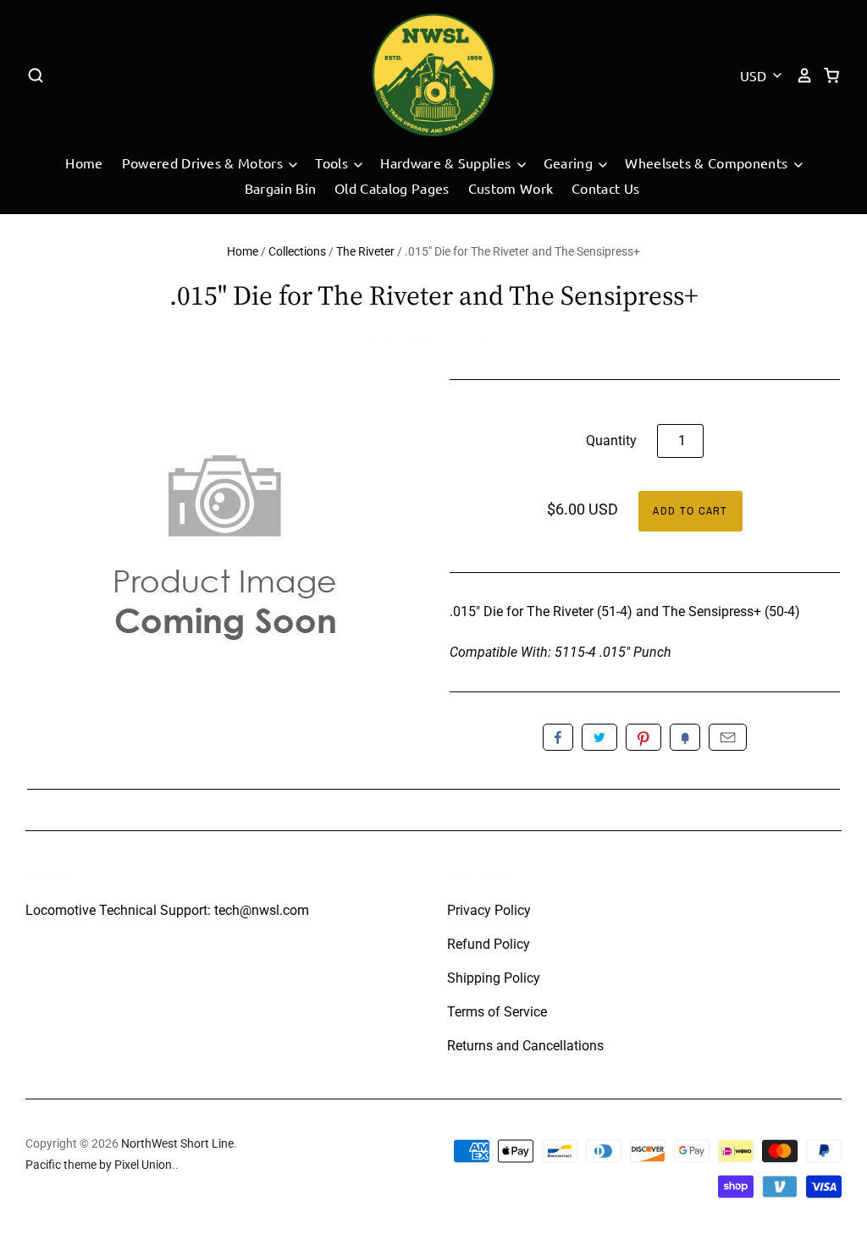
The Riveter (365, 251)
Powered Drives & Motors (204, 162)
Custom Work (511, 187)
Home (83, 162)
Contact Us (605, 187)
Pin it (643, 737)
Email (728, 737)
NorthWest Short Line (433, 341)
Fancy (685, 737)
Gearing (570, 162)
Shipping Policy (493, 978)
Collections (297, 251)
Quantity (611, 440)
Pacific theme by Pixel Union (98, 1164)
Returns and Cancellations (525, 1046)
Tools (333, 162)
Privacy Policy (489, 910)
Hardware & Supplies (447, 162)
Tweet (599, 737)
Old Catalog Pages (391, 187)
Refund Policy (488, 944)
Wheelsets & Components (708, 162)
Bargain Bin (281, 187)
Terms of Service (497, 1012)
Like (558, 737)
